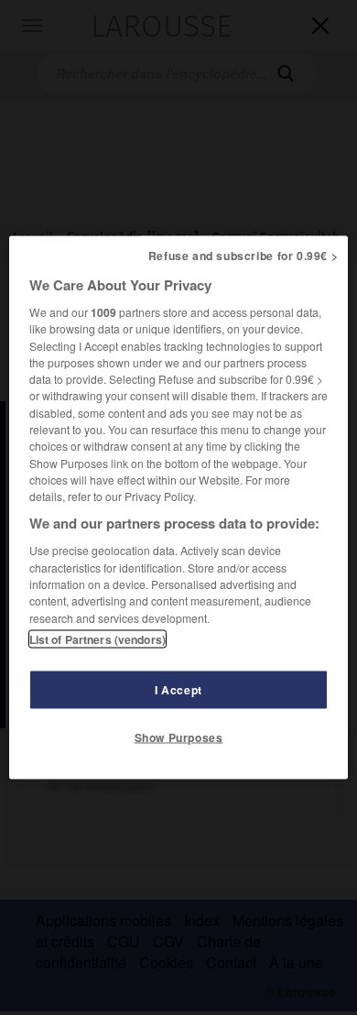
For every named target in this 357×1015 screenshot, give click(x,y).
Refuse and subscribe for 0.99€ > (243, 255)
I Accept (178, 689)
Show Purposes (179, 736)
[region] (179, 508)
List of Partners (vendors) (97, 638)
